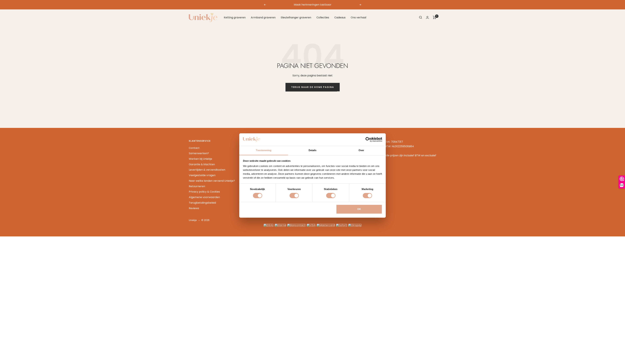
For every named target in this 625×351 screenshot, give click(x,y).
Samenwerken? (199, 153)
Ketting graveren (235, 17)
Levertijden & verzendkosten (207, 170)
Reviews (194, 208)
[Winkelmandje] (434, 17)
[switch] (294, 195)
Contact (194, 148)
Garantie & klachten (202, 164)
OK (359, 209)
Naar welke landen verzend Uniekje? (212, 181)
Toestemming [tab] (263, 150)
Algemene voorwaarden (204, 197)
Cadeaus (340, 17)
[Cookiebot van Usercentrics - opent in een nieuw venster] (368, 139)
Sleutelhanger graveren (296, 17)
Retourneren (197, 186)
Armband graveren (263, 17)
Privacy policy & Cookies (204, 192)
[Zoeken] (420, 17)
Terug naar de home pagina (312, 87)
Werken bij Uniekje (200, 159)
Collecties (322, 17)
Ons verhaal (358, 17)
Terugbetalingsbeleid (202, 203)
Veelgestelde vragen (202, 175)
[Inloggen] (427, 17)
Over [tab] (361, 150)
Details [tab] (313, 150)
